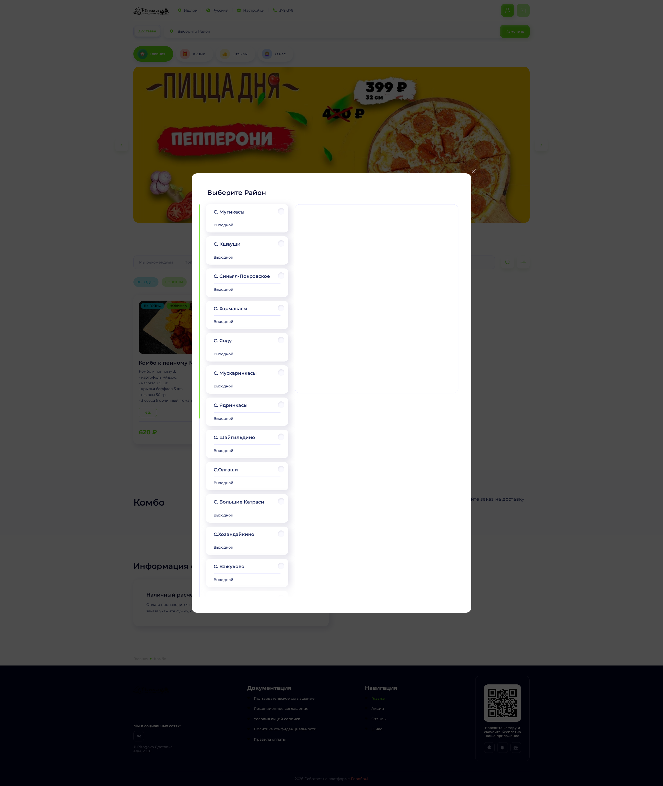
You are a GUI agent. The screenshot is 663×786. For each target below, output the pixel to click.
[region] (247, 400)
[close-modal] (473, 171)
